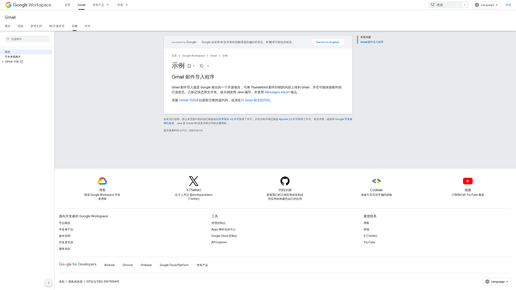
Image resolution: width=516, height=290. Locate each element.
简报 (366, 229)
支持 (87, 26)
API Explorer (219, 242)
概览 (7, 26)
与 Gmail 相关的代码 (255, 100)
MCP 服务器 (56, 26)
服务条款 (64, 248)
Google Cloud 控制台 (224, 235)
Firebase (146, 265)
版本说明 (64, 235)
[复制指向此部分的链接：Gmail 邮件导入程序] (218, 77)
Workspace (40, 5)
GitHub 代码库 (189, 100)
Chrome (128, 265)
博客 (366, 223)
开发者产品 (66, 229)
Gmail (81, 5)
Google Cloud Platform (174, 265)
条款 (62, 281)
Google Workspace (193, 55)
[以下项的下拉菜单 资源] (128, 5)
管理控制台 (218, 223)
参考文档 (36, 26)
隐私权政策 (76, 281)
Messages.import (277, 92)
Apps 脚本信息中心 (223, 229)
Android (109, 265)
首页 (67, 5)
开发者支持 (66, 242)
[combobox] (449, 4)
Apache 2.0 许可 (288, 119)
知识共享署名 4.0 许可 (226, 119)
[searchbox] (27, 39)
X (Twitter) (370, 235)
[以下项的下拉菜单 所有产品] (109, 5)
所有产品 (98, 5)
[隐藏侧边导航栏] (49, 283)
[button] (26, 61)
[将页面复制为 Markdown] (201, 66)
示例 (74, 26)
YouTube (369, 242)
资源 (120, 5)
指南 (20, 26)
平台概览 (64, 223)
